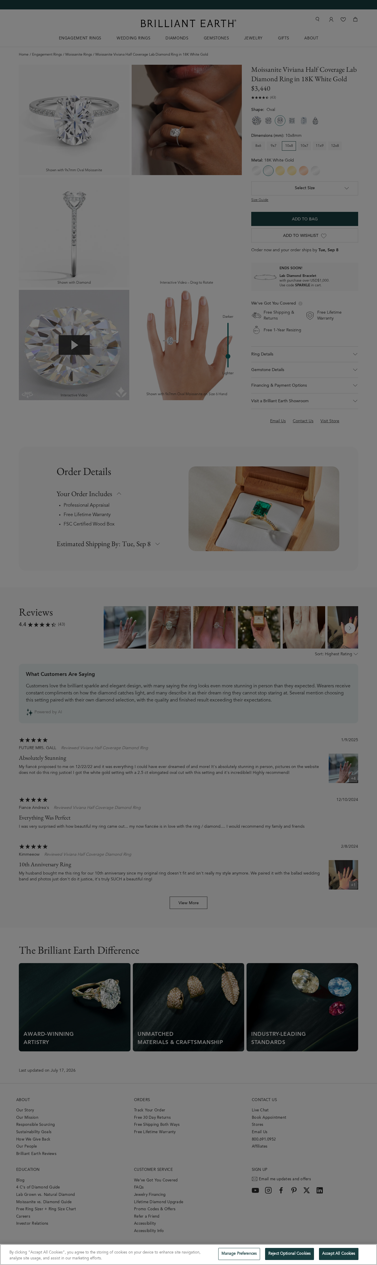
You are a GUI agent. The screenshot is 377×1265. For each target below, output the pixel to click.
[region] (188, 1254)
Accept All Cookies (338, 1254)
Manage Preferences (239, 1254)
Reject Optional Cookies (289, 1254)
